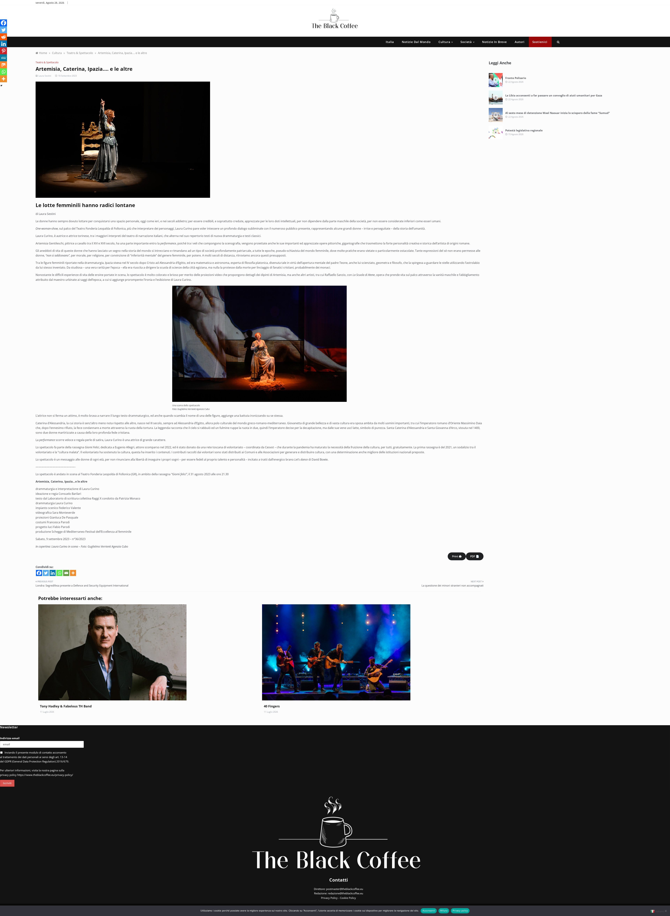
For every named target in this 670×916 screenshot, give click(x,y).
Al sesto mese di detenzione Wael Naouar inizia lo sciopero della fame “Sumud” (557, 113)
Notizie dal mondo (416, 42)
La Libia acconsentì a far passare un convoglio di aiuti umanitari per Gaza (553, 95)
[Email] (66, 573)
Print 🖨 (456, 556)
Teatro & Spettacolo (47, 62)
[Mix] (3, 64)
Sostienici (539, 42)
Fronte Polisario (515, 78)
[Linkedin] (53, 573)
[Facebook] (39, 573)
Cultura (444, 42)
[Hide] (1, 85)
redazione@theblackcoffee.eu (345, 893)
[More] (73, 573)
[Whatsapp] (59, 573)
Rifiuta (443, 910)
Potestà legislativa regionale (524, 130)
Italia (390, 42)
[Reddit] (3, 36)
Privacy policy (460, 910)
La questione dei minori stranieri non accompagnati (452, 585)
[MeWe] (3, 57)
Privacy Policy (329, 898)
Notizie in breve (494, 42)
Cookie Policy (348, 898)
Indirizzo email (10, 738)
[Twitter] (46, 573)
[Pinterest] (3, 50)
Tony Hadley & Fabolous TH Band (66, 706)
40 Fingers (272, 706)
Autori (519, 42)
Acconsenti (428, 910)
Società (466, 42)
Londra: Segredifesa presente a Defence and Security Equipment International (82, 585)
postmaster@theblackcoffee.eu (344, 889)
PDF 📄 (474, 556)
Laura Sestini (45, 75)
